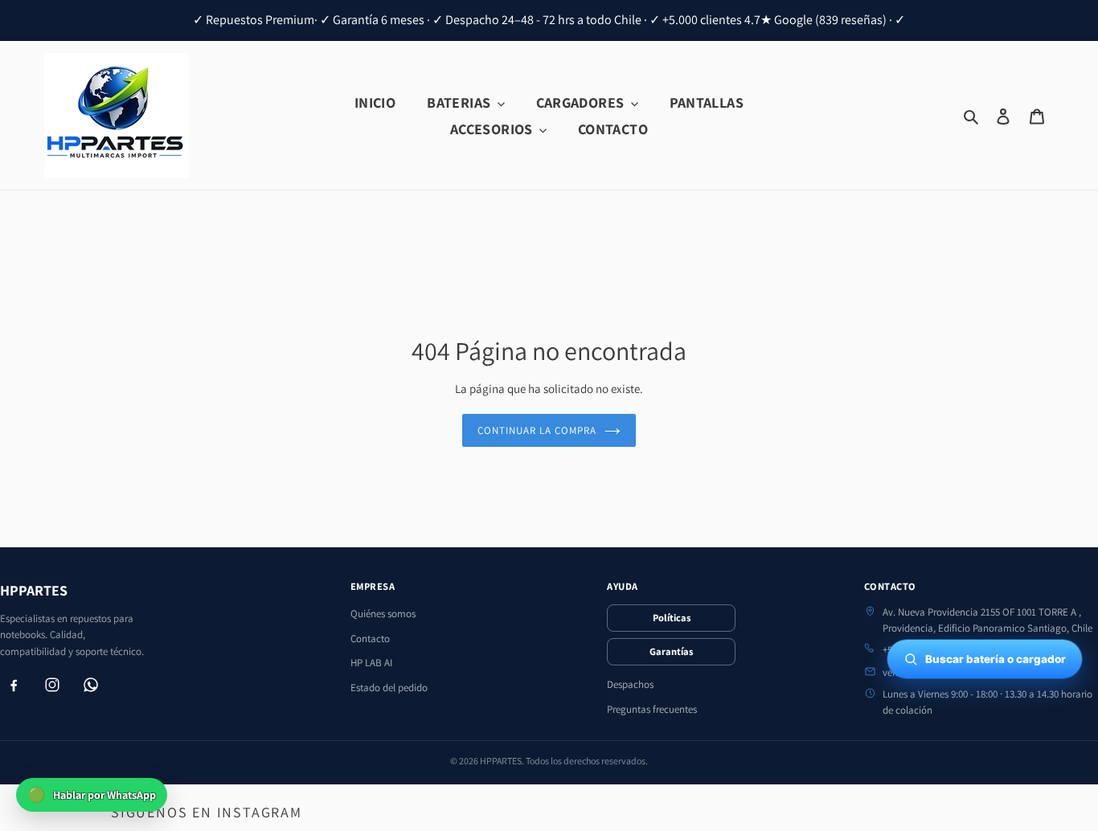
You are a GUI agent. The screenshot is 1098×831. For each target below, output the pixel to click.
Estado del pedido (389, 687)
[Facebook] (13, 684)
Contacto (370, 638)
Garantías (671, 651)
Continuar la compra (537, 430)
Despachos (630, 684)
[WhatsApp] (90, 684)
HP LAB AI (371, 662)
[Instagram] (52, 684)
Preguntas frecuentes (652, 709)
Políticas (671, 617)
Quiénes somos (383, 613)
